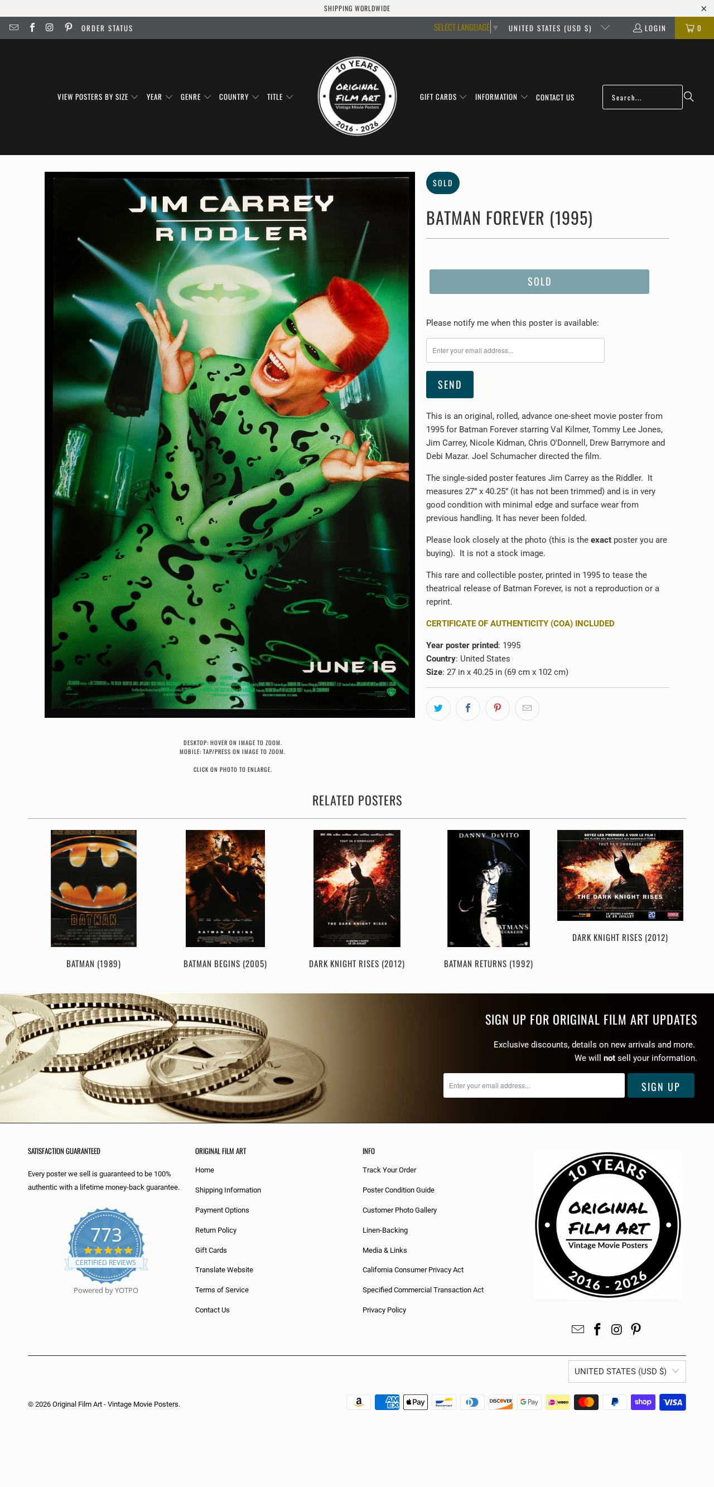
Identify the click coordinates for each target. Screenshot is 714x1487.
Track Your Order (389, 1170)
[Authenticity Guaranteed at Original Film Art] (29, 1303)
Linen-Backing (385, 1230)
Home (204, 1170)
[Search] (689, 97)
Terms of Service (222, 1290)
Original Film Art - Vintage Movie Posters (115, 1404)
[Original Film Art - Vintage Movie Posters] (357, 97)
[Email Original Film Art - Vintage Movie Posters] (13, 27)
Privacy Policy (384, 1310)
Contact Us (212, 1310)
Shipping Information (228, 1190)
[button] (98, 97)
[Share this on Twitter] (438, 708)
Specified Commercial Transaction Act (423, 1290)
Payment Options (222, 1210)
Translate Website (224, 1270)
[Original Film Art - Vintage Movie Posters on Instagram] (50, 27)
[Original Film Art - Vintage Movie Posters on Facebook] (31, 27)
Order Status (107, 27)
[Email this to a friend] (527, 708)
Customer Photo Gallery (400, 1210)
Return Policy (216, 1230)
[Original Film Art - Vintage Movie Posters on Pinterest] (67, 27)
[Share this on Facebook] (468, 708)
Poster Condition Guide (399, 1190)
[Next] (670, 900)
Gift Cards (211, 1250)
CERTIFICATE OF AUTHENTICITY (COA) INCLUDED (520, 624)
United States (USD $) (552, 27)
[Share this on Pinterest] (497, 708)
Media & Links (385, 1250)
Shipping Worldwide (357, 8)
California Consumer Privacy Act (413, 1270)
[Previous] (43, 900)
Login (656, 27)
